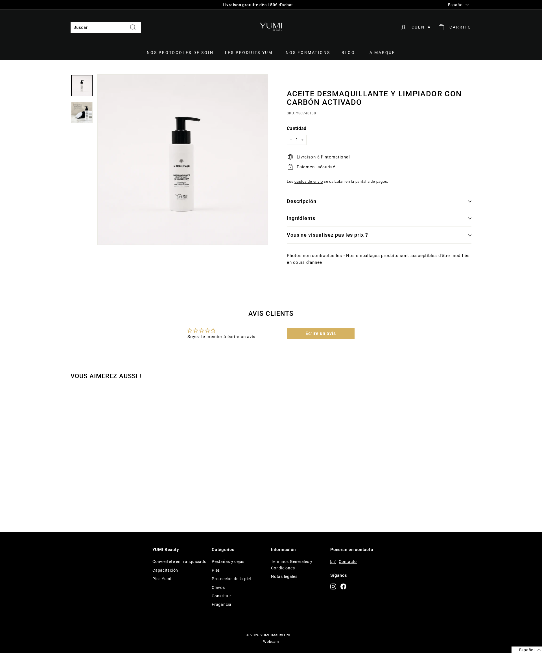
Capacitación (165, 570)
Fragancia (221, 604)
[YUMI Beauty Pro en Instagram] (333, 586)
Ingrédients (301, 218)
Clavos (218, 587)
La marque (380, 52)
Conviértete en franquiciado (179, 561)
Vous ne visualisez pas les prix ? (327, 235)
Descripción (301, 201)
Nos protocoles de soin (180, 52)
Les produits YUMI (250, 52)
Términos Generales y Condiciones (291, 564)
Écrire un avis (320, 333)
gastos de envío (308, 181)
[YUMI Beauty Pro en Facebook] (343, 586)
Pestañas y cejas (228, 561)
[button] (527, 650)
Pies (216, 570)
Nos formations (308, 52)
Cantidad (297, 128)
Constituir (221, 596)
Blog (348, 52)
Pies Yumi (161, 578)
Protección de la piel (231, 578)
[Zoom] (183, 160)
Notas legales (284, 576)
